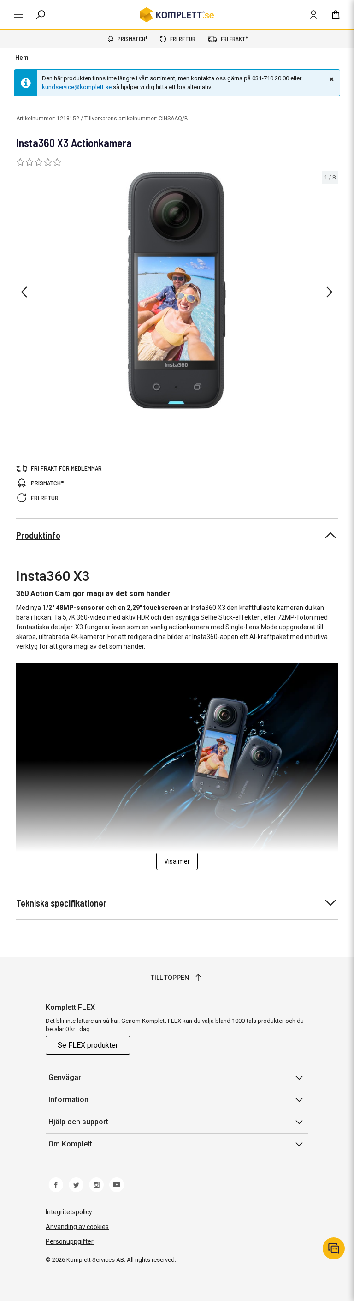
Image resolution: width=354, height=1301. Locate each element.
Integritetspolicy (69, 1212)
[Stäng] (330, 79)
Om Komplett (70, 1144)
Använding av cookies (77, 1226)
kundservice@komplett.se (77, 87)
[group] (177, 290)
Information (68, 1099)
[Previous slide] (24, 292)
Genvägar (64, 1077)
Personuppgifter (70, 1241)
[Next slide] (329, 292)
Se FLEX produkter (88, 1045)
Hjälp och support (78, 1121)
